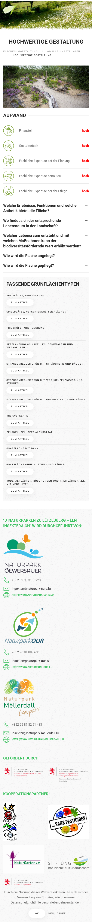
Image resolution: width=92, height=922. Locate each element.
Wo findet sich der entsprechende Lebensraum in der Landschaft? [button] (32, 223)
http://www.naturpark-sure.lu (33, 594)
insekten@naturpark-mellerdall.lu (35, 733)
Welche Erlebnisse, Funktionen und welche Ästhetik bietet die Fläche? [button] (40, 208)
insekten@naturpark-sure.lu (31, 589)
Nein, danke (57, 913)
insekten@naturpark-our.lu (30, 661)
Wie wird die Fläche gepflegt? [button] (28, 265)
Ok (37, 913)
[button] (87, 8)
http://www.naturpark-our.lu (32, 667)
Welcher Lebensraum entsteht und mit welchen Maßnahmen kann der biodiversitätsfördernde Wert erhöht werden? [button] (42, 240)
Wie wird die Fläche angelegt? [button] (29, 255)
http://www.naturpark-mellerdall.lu (38, 739)
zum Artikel (20, 302)
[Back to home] (19, 8)
